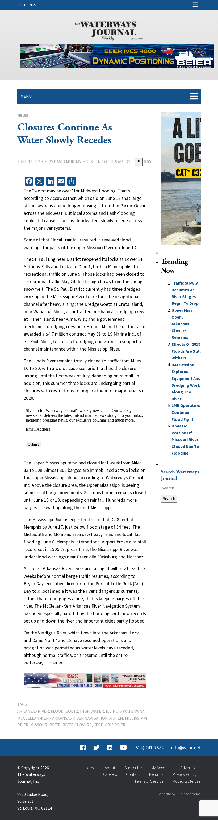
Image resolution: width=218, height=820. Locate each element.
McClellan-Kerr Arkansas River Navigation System (70, 718)
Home (90, 767)
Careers (110, 774)
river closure (77, 724)
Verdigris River (109, 724)
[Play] (139, 162)
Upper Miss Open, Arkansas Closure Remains (181, 323)
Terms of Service (149, 781)
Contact (133, 774)
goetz (71, 711)
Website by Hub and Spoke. (180, 794)
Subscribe (133, 767)
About (110, 767)
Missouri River (45, 724)
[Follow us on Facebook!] (83, 748)
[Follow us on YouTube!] (123, 748)
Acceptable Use (187, 781)
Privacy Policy (184, 774)
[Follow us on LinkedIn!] (109, 748)
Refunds (156, 774)
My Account (161, 767)
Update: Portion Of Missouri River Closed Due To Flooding (185, 439)
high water (92, 711)
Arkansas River (33, 711)
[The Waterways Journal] (109, 29)
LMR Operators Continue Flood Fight (185, 412)
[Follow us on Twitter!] (96, 748)
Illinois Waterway (125, 711)
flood (57, 711)
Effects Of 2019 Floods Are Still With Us (186, 350)
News (22, 115)
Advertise (188, 767)
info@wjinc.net (186, 748)
